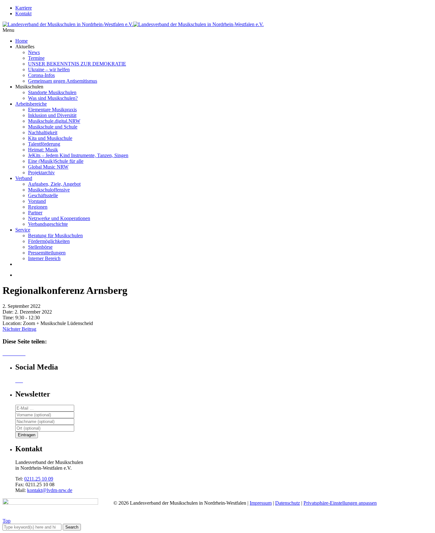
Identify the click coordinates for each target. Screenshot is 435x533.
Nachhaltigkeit (42, 132)
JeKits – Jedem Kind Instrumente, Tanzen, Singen (78, 155)
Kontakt (23, 13)
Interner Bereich (44, 258)
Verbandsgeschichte (48, 224)
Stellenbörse (40, 247)
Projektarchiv (41, 172)
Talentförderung (44, 144)
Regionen (37, 207)
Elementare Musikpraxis (52, 109)
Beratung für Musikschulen (55, 235)
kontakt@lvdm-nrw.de (49, 490)
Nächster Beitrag (19, 329)
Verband (23, 178)
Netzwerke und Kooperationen (59, 218)
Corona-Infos (41, 75)
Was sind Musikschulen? (53, 98)
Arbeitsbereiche (31, 104)
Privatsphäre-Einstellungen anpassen (340, 503)
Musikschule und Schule (52, 126)
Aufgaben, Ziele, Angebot (54, 184)
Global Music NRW (48, 167)
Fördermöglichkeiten (49, 241)
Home (21, 41)
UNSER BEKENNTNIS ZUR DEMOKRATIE (77, 63)
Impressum (261, 503)
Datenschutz (287, 503)
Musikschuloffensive (49, 189)
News (34, 52)
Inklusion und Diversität (52, 115)
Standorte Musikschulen (52, 92)
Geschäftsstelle (43, 195)
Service (22, 229)
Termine (36, 58)
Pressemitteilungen (47, 252)
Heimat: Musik (43, 149)
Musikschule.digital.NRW (54, 121)
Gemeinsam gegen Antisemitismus (62, 81)
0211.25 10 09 (38, 478)
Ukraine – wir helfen (49, 69)
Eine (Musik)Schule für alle (55, 161)
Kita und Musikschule (50, 138)
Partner (35, 212)
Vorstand (37, 201)
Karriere (23, 7)
